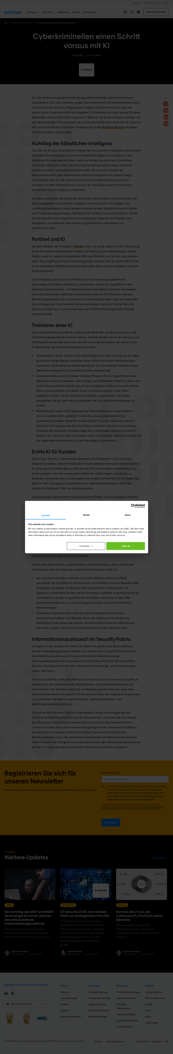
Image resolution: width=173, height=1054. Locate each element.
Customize (84, 546)
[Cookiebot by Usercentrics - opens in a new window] (133, 506)
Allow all (126, 546)
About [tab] (128, 515)
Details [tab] (86, 515)
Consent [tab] (45, 515)
